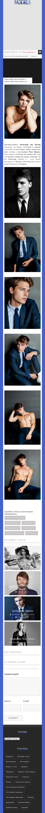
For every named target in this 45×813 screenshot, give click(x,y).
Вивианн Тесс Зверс (22, 638)
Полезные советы (23, 782)
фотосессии (31, 533)
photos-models (17, 564)
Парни (8, 782)
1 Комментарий (23, 592)
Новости (25, 777)
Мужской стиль (12, 777)
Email (26, 701)
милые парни (28, 523)
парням (25, 807)
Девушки (9, 756)
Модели (34, 56)
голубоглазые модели (15, 518)
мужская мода (11, 807)
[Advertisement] (22, 27)
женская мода (24, 802)
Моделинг (10, 772)
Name (7, 701)
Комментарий (11, 674)
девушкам (10, 802)
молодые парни (12, 528)
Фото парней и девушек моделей (16, 56)
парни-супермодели (14, 533)
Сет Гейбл (22, 585)
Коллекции (24, 761)
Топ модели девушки (14, 792)
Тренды (31, 797)
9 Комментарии (23, 566)
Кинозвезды (11, 761)
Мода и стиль (11, 767)
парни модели (28, 528)
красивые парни (12, 523)
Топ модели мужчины (14, 797)
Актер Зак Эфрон (22, 610)
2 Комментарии (23, 617)
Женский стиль (23, 756)
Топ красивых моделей (15, 787)
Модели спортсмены (26, 772)
